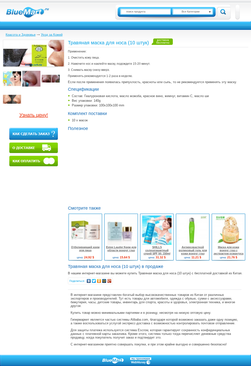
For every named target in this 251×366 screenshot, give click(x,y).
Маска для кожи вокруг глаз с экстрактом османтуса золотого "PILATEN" (228, 252)
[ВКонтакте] (88, 281)
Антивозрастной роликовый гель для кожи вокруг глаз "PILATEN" (193, 252)
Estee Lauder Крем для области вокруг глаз (121, 249)
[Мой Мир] (104, 281)
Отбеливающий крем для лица (85, 249)
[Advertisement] (109, 167)
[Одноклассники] (99, 281)
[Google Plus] (109, 281)
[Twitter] (94, 281)
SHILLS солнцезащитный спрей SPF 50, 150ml (157, 250)
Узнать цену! (33, 115)
